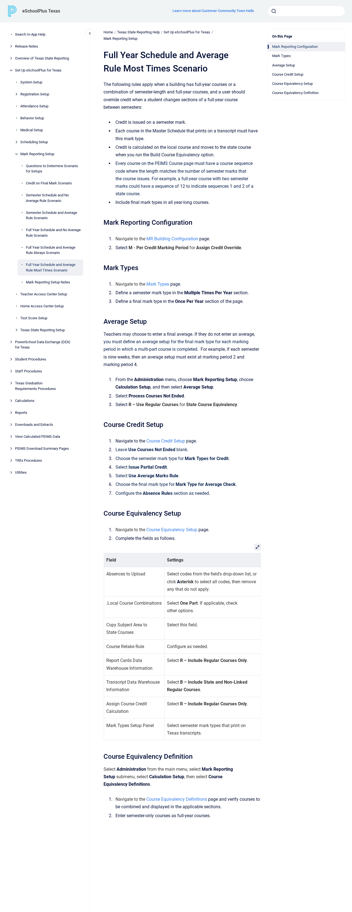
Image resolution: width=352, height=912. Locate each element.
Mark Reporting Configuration (295, 47)
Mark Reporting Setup (37, 154)
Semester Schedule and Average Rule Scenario (51, 215)
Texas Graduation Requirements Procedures (35, 386)
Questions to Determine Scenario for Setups (52, 169)
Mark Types (281, 56)
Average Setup (283, 65)
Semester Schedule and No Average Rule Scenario (47, 198)
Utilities (21, 472)
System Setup (31, 82)
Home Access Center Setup (42, 306)
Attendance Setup (34, 106)
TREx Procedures (28, 460)
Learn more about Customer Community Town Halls (213, 11)
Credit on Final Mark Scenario (49, 183)
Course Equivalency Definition (295, 93)
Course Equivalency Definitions (176, 799)
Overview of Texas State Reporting (42, 58)
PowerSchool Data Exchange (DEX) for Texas (42, 345)
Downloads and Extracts (34, 424)
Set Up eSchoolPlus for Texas (38, 70)
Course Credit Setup (287, 74)
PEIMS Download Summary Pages (42, 448)
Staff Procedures (28, 371)
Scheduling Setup (34, 142)
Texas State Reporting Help (138, 32)
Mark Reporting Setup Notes (48, 282)
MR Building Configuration (172, 238)
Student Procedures (30, 359)
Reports (21, 413)
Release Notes (26, 46)
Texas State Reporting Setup (42, 330)
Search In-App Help (30, 34)
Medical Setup (31, 130)
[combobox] (306, 11)
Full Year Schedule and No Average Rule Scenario (53, 233)
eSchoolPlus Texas (41, 11)
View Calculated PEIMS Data (37, 436)
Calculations (25, 401)
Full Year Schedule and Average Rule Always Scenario (50, 250)
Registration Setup (34, 94)
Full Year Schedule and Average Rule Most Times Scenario (50, 267)
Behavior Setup (32, 118)
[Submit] (273, 11)
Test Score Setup (33, 318)
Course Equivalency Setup (292, 83)
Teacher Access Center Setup (43, 294)
